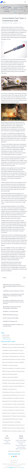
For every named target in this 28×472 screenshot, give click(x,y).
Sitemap (21, 436)
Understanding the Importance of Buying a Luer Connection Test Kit (14, 392)
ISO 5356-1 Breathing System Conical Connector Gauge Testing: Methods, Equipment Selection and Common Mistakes (14, 425)
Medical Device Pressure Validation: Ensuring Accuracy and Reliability (14, 401)
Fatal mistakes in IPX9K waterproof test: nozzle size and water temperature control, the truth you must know (14, 356)
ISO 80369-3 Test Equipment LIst (9, 389)
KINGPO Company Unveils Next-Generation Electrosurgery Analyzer (14, 371)
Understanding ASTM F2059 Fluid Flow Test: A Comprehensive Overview (14, 395)
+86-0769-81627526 (14, 454)
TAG (7, 436)
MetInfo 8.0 (11, 467)
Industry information (6, 338)
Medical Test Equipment (21, 445)
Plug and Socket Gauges (21, 440)
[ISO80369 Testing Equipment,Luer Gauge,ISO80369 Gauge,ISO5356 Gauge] (4, 2)
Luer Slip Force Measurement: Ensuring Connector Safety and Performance (14, 410)
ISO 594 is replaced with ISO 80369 (10, 377)
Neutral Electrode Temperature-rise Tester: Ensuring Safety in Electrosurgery (14, 359)
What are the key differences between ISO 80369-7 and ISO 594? (14, 362)
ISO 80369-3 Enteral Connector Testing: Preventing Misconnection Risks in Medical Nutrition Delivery (14, 428)
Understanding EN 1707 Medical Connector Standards (14, 416)
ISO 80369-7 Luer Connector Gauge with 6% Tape (13, 344)
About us (7, 438)
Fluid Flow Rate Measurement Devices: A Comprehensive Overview (14, 407)
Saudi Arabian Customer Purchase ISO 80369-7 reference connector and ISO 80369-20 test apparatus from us (14, 386)
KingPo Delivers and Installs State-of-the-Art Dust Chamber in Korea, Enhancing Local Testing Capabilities (14, 353)
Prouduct (21, 438)
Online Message (7, 443)
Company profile (7, 440)
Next (24, 277)
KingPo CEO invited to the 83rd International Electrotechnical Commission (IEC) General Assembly (14, 380)
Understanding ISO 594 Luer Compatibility (11, 422)
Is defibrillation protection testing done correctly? (12, 350)
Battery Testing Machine (21, 448)
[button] (1, 9)
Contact (7, 441)
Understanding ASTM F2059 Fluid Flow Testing (12, 419)
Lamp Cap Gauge (21, 447)
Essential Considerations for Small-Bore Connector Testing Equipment (14, 398)
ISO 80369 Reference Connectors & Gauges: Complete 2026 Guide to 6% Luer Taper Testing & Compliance (14, 431)
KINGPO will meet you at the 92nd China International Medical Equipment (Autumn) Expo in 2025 (14, 347)
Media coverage (5, 335)
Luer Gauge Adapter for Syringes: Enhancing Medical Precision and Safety (14, 404)
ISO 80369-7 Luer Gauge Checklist (9, 365)
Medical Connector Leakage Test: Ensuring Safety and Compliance (14, 413)
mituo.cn (22, 467)
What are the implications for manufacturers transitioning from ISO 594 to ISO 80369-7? (14, 368)
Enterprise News (5, 337)
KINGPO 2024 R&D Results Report (9, 374)
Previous (4, 277)
